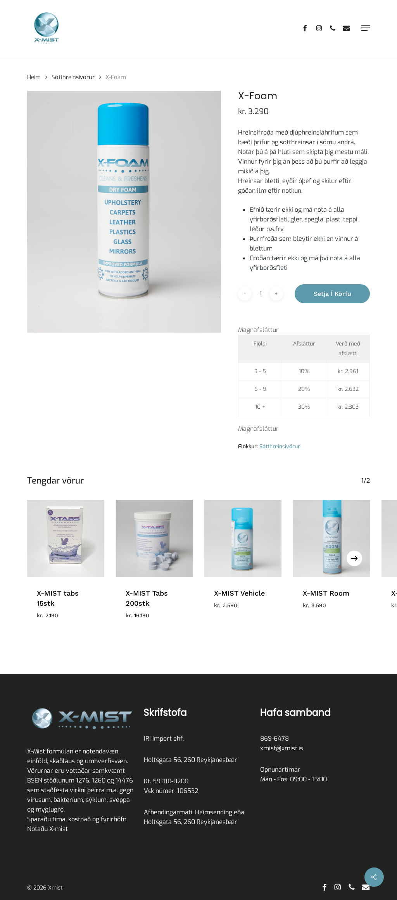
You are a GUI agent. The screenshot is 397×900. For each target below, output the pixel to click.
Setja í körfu (332, 293)
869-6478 (274, 738)
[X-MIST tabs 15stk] (65, 538)
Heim (34, 77)
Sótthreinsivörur (73, 77)
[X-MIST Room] (331, 538)
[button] (365, 28)
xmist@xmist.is (281, 748)
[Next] (354, 558)
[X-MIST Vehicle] (242, 538)
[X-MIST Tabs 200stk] (154, 538)
